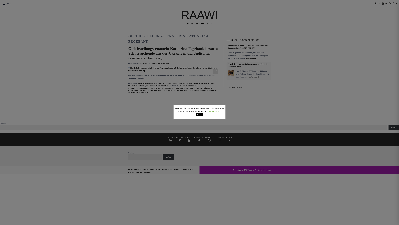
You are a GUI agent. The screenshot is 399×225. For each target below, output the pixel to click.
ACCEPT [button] (199, 114)
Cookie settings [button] (214, 111)
